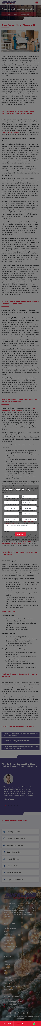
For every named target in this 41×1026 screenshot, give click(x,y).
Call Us (19, 1023)
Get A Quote (7, 1023)
